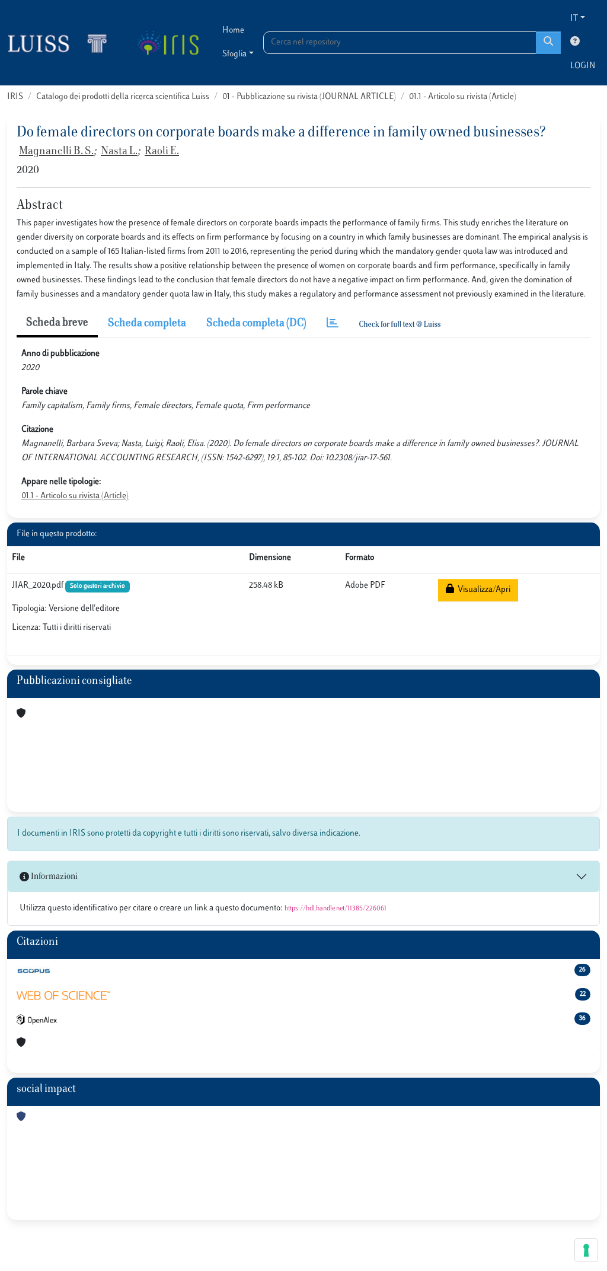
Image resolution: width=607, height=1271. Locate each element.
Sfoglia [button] (234, 54)
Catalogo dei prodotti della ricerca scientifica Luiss (122, 97)
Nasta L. (119, 151)
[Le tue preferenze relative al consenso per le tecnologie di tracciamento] (586, 1250)
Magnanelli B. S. (56, 151)
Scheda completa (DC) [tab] (256, 323)
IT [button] (574, 18)
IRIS (15, 97)
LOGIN (582, 66)
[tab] (333, 324)
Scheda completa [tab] (147, 323)
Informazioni (53, 876)
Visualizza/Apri (482, 589)
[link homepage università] (167, 42)
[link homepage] (62, 42)
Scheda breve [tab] (57, 323)
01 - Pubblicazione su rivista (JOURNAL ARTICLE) (309, 97)
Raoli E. (162, 151)
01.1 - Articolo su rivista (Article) (462, 97)
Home (233, 30)
